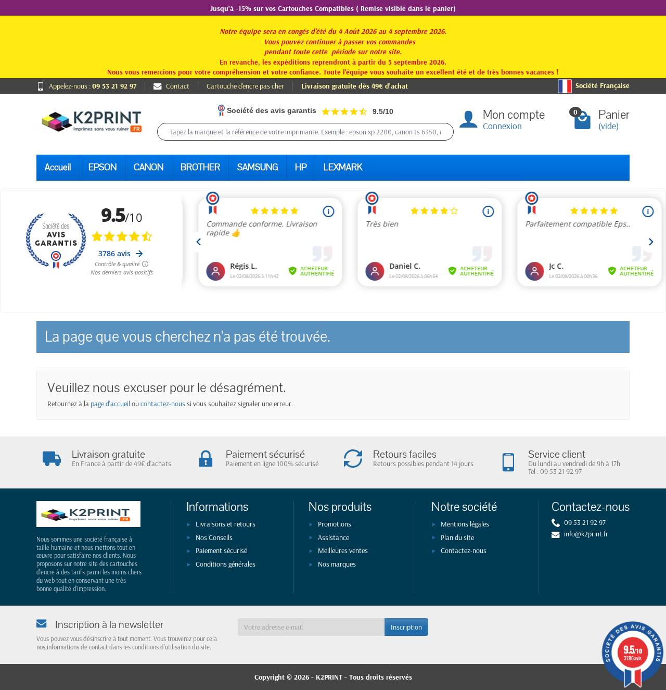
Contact (177, 86)
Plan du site (457, 537)
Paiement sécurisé (221, 550)
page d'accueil (110, 403)
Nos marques (337, 564)
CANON (148, 167)
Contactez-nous (463, 550)
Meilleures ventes (343, 550)
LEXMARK (343, 167)
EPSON (102, 167)
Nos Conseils (214, 537)
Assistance (333, 537)
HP (300, 167)
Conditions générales (225, 564)
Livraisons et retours (225, 524)
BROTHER (200, 167)
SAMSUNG (257, 167)
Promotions (334, 524)
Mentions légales (465, 524)
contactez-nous (162, 403)
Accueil (58, 167)
